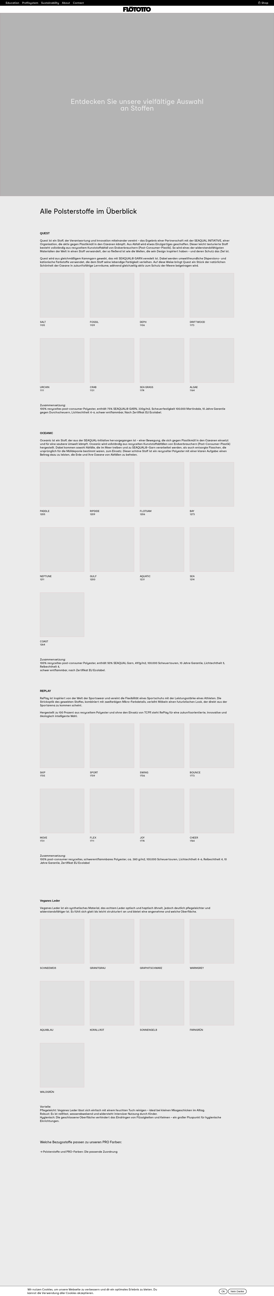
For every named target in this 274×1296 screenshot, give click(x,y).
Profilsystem (30, 2)
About (66, 2)
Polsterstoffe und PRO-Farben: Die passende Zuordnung (80, 1151)
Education (12, 2)
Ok (223, 1291)
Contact (78, 2)
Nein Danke (237, 1291)
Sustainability (50, 2)
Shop (264, 2)
